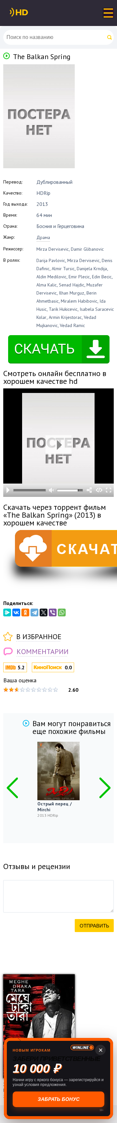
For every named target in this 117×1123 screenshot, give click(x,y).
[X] (43, 612)
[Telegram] (34, 612)
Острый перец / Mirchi (54, 807)
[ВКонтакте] (16, 612)
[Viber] (53, 612)
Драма (43, 237)
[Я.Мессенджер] (7, 612)
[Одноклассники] (25, 612)
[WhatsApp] (62, 612)
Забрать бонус (59, 1099)
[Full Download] (29, 12)
